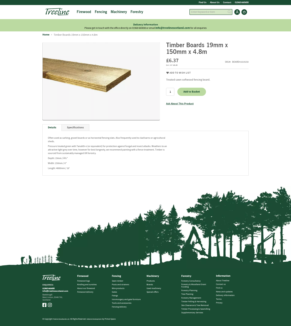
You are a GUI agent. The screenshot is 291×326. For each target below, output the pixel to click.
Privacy (219, 302)
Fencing (116, 276)
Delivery (138, 25)
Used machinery (154, 288)
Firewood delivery (85, 292)
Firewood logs (83, 281)
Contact (227, 2)
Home (45, 35)
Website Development (94, 319)
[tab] (52, 127)
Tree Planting (187, 294)
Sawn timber (117, 281)
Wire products (118, 288)
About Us (214, 2)
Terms (219, 299)
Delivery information (225, 295)
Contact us (221, 284)
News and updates (224, 291)
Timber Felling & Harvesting (193, 301)
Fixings (115, 295)
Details (52, 127)
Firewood (82, 276)
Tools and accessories (121, 303)
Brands (150, 284)
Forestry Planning (189, 290)
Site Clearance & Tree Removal (195, 305)
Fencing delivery (119, 307)
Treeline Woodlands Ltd (61, 319)
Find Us (202, 2)
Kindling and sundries (87, 284)
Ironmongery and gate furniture (126, 299)
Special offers (153, 292)
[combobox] (210, 12)
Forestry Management (191, 298)
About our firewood (86, 288)
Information (151, 25)
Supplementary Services (192, 312)
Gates (114, 292)
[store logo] (57, 11)
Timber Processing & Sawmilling (195, 309)
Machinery (153, 276)
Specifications (75, 127)
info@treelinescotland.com (172, 28)
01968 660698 (242, 2)
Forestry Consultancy (191, 281)
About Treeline (222, 280)
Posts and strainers (120, 284)
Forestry (186, 276)
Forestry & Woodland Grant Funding (193, 285)
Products (151, 281)
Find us (219, 288)
